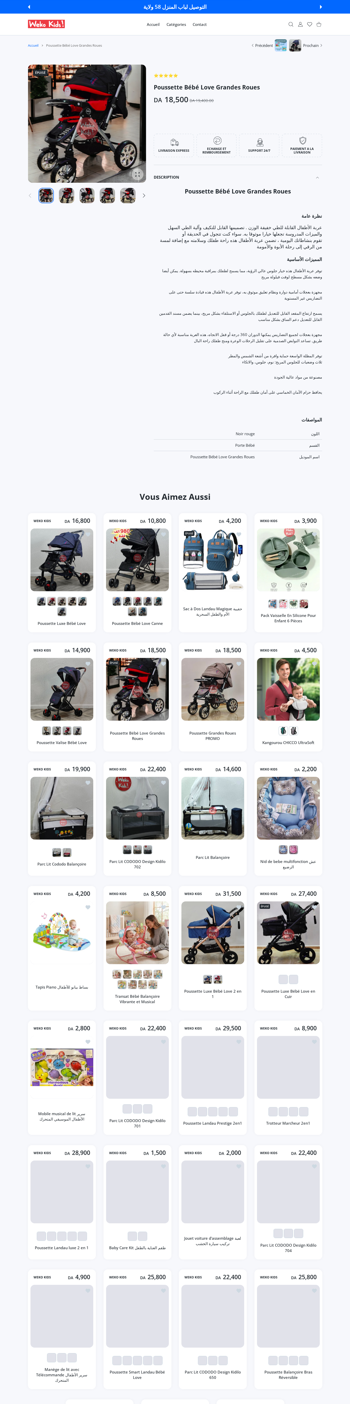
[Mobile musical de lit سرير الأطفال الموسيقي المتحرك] (61, 1067)
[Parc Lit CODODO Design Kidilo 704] (288, 1192)
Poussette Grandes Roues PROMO (212, 735)
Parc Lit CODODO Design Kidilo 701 (137, 1123)
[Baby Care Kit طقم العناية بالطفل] (137, 1192)
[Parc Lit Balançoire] (212, 808)
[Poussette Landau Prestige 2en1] (212, 1067)
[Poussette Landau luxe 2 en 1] (61, 1192)
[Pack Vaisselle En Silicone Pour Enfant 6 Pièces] (288, 559)
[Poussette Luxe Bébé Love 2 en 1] (212, 932)
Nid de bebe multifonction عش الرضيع (288, 864)
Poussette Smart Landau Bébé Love (137, 1374)
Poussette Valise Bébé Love (62, 742)
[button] (29, 7)
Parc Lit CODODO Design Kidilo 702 (137, 864)
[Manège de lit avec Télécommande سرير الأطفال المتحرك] (61, 1316)
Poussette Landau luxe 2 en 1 (62, 1247)
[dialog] (291, 24)
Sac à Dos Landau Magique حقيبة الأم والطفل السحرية (212, 611)
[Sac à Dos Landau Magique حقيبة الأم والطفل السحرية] (212, 559)
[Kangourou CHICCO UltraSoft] (288, 689)
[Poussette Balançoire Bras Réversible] (288, 1316)
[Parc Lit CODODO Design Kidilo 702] (137, 808)
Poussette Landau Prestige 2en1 (212, 1123)
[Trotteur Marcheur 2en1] (288, 1067)
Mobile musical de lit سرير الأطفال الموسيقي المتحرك (61, 1116)
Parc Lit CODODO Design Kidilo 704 (288, 1247)
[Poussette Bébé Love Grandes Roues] (137, 689)
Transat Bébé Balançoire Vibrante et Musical (137, 998)
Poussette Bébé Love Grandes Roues (137, 735)
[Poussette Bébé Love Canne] (137, 559)
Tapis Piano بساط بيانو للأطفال (62, 986)
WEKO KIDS (42, 521)
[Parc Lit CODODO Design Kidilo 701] (137, 1067)
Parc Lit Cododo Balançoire (61, 864)
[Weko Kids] (46, 24)
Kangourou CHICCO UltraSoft (288, 742)
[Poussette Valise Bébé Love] (61, 689)
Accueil (33, 45)
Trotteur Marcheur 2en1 (288, 1123)
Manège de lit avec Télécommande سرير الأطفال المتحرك (61, 1375)
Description (166, 177)
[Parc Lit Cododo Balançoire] (61, 808)
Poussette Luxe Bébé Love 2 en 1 (212, 993)
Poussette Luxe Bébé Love (62, 623)
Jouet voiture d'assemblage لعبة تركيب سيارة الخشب (212, 1241)
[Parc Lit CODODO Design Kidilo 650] (212, 1316)
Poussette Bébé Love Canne (137, 623)
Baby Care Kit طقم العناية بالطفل (137, 1247)
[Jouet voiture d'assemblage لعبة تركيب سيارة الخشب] (212, 1192)
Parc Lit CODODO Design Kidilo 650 (213, 1374)
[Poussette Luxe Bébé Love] (61, 559)
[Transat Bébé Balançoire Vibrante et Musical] (137, 932)
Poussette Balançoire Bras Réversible (288, 1374)
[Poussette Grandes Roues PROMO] (212, 689)
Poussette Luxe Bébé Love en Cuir (288, 993)
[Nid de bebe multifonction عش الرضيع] (288, 808)
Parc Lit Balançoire (213, 857)
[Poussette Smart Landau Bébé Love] (137, 1316)
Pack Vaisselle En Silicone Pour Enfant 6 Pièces (288, 618)
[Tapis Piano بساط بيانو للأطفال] (61, 932)
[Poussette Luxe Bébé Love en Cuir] (288, 932)
